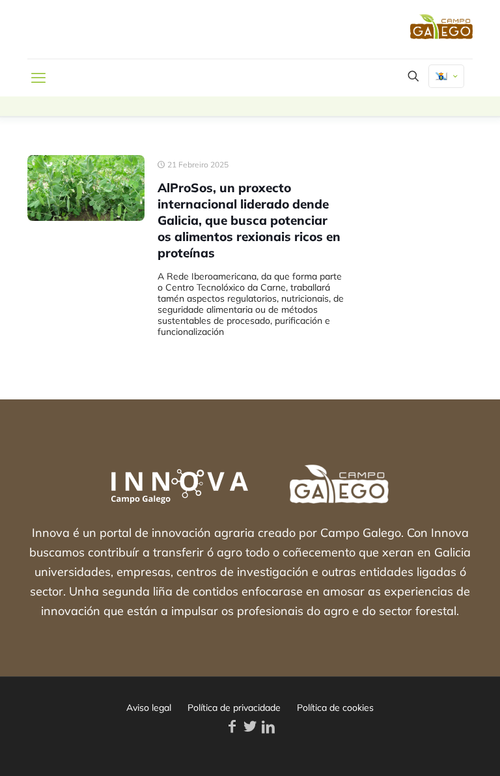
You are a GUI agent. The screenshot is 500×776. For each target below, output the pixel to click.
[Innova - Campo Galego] (115, 29)
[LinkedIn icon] (268, 726)
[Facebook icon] (232, 726)
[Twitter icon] (250, 726)
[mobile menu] (38, 77)
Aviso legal (148, 707)
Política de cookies (335, 707)
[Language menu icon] (446, 76)
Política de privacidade (234, 707)
